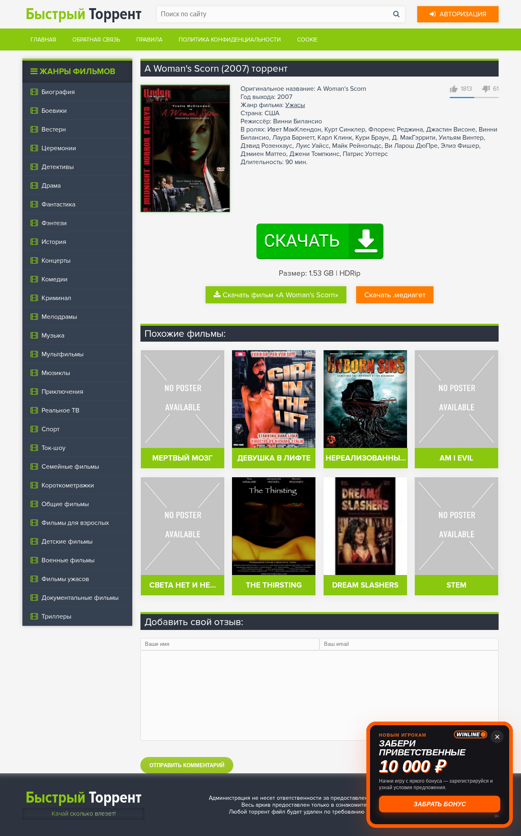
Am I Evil (456, 458)
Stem (456, 585)
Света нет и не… (182, 585)
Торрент (84, 14)
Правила (149, 39)
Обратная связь (96, 39)
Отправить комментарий (186, 765)
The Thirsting (274, 585)
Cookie (307, 39)
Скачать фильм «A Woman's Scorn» (280, 294)
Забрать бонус (440, 804)
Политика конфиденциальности (230, 39)
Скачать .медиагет (394, 294)
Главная (43, 39)
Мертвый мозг (182, 458)
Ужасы (295, 105)
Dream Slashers (365, 585)
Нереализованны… (366, 458)
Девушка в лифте (274, 458)
